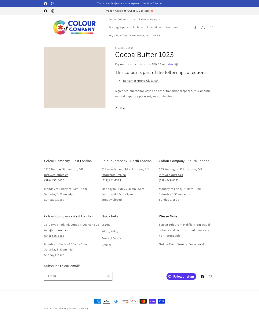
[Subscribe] (108, 276)
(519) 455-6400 (54, 180)
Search (106, 224)
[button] (121, 19)
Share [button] (122, 108)
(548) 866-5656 (54, 236)
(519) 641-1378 (111, 180)
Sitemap (107, 245)
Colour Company (60, 308)
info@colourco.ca (56, 175)
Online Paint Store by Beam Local (181, 244)
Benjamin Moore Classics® (141, 81)
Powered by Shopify (78, 308)
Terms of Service (112, 238)
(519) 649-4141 (168, 180)
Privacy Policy (110, 231)
